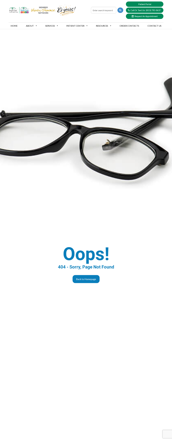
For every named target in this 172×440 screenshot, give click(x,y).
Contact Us (154, 25)
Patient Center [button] (75, 25)
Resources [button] (102, 25)
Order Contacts (129, 25)
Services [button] (50, 25)
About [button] (30, 25)
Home (14, 25)
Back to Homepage (86, 278)
